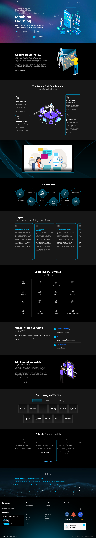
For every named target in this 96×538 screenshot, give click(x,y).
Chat (7, 523)
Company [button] (42, 1)
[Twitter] (3, 512)
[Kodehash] (21, 2)
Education (47, 510)
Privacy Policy (5, 536)
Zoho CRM (28, 510)
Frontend (37, 400)
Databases (58, 400)
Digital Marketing (48, 522)
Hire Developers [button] (60, 1)
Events (27, 521)
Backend (47, 400)
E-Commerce (47, 505)
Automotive (47, 516)
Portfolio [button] (66, 1)
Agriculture (47, 520)
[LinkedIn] (5, 512)
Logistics (46, 512)
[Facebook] (7, 512)
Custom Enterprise (48, 523)
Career (27, 519)
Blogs (27, 523)
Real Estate (47, 507)
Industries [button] (53, 1)
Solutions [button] (47, 1)
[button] (21, 2)
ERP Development (61, 344)
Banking (46, 509)
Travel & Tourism (48, 514)
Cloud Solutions (29, 507)
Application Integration (63, 328)
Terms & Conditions (13, 536)
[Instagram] (8, 512)
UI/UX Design (28, 509)
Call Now (41, 36)
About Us (28, 517)
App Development (29, 505)
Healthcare (47, 518)
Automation (60, 336)
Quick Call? (12, 523)
